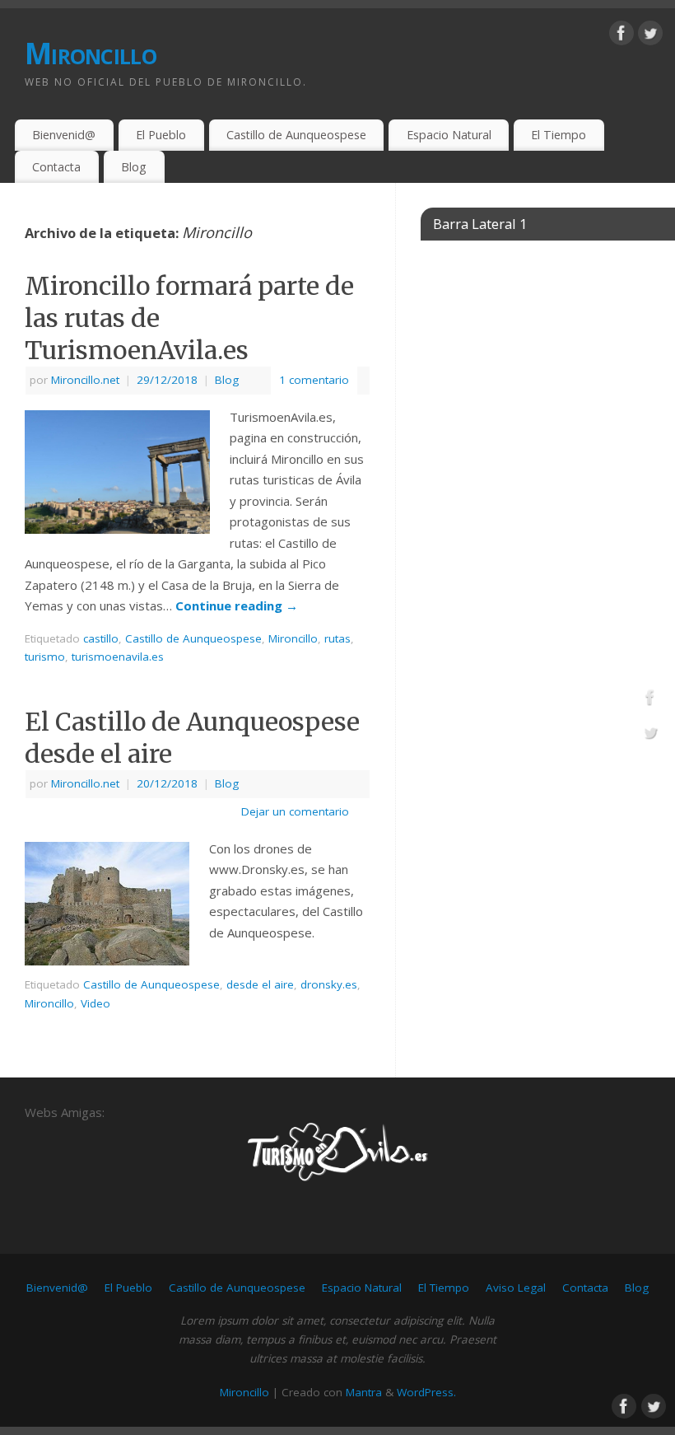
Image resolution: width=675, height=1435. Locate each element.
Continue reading (236, 605)
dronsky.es (328, 984)
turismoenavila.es (118, 656)
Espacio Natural (449, 135)
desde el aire (260, 984)
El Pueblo (161, 135)
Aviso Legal (516, 1287)
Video (95, 1003)
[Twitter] (650, 36)
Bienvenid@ (63, 135)
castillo (101, 638)
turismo (45, 656)
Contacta (56, 167)
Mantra (364, 1392)
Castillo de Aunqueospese (296, 135)
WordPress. (426, 1392)
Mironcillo (90, 53)
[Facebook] (621, 36)
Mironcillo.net (85, 379)
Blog (134, 167)
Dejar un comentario (295, 811)
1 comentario (314, 379)
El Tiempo (558, 135)
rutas (337, 638)
